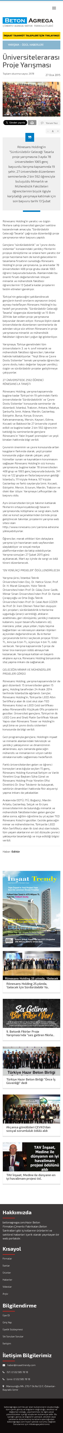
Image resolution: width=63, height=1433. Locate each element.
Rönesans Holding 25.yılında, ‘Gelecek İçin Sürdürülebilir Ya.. (27, 984)
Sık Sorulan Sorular (13, 1336)
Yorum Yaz (51, 122)
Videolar (7, 1286)
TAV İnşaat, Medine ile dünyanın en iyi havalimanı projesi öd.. (30, 1175)
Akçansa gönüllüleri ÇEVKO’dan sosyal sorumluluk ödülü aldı (28, 1128)
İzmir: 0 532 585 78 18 (18, 1379)
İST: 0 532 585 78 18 (17, 1372)
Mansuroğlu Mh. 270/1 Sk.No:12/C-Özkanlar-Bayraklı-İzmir (29, 1388)
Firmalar (7, 1258)
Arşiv (5, 1293)
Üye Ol (6, 1315)
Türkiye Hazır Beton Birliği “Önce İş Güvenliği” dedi (30, 1080)
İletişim (7, 1343)
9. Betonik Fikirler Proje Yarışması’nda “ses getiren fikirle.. (30, 1032)
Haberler (7, 1279)
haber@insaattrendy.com (21, 1365)
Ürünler (7, 1272)
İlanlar (6, 1265)
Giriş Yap (7, 1322)
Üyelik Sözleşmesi (13, 1329)
